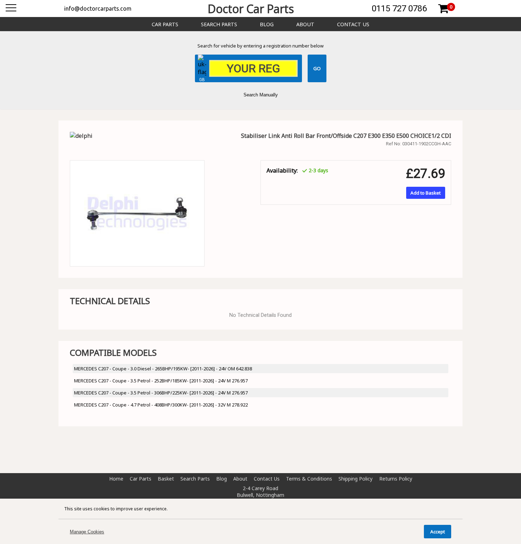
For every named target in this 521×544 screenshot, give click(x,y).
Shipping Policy (355, 478)
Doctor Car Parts (251, 8)
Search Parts (219, 24)
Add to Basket (425, 193)
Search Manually (260, 94)
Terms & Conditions (309, 478)
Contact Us (353, 24)
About (305, 24)
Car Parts (165, 24)
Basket (166, 478)
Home (116, 478)
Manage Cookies (87, 531)
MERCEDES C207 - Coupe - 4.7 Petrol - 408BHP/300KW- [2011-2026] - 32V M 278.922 (161, 405)
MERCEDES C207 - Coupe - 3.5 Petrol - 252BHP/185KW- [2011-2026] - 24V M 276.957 (161, 380)
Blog (267, 24)
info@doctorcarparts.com (97, 8)
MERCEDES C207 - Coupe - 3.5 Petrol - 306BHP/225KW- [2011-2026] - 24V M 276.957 (161, 392)
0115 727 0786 (399, 8)
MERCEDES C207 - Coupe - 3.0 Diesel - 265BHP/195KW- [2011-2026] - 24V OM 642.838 (163, 368)
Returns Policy (395, 478)
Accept (437, 531)
